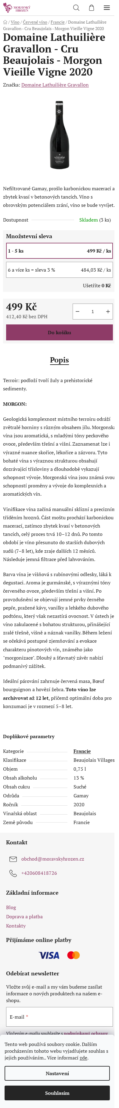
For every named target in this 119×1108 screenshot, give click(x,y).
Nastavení (57, 1073)
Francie (82, 751)
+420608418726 (39, 873)
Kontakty (16, 925)
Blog (11, 907)
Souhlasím (57, 1093)
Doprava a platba (24, 916)
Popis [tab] (59, 360)
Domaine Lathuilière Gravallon (55, 84)
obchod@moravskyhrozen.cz (52, 858)
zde (83, 1057)
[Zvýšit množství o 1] (108, 311)
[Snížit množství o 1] (77, 311)
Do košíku (59, 332)
